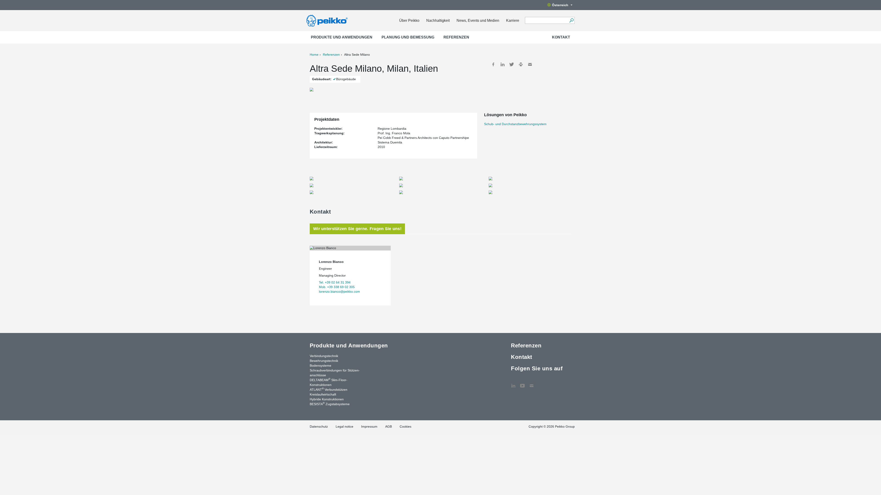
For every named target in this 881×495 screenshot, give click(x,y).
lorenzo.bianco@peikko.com (339, 291)
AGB (388, 426)
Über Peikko (409, 20)
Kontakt (561, 37)
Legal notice (344, 426)
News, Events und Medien (478, 20)
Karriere (512, 20)
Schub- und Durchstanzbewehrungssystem (515, 124)
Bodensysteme (320, 365)
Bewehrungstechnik (324, 361)
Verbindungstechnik (324, 356)
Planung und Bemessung (408, 37)
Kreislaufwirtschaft (323, 394)
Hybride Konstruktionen (327, 399)
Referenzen (456, 37)
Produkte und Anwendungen (341, 37)
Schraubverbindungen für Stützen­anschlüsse (335, 372)
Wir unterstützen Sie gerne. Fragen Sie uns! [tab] (357, 228)
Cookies (405, 426)
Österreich (560, 5)
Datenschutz (319, 426)
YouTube (522, 383)
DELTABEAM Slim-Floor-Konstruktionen (328, 382)
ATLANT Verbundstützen (328, 389)
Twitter (511, 64)
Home (314, 54)
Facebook (493, 64)
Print (521, 64)
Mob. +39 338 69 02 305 (337, 287)
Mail (530, 64)
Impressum (369, 426)
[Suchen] (571, 20)
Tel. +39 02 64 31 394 (335, 282)
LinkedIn (502, 64)
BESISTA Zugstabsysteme (330, 404)
